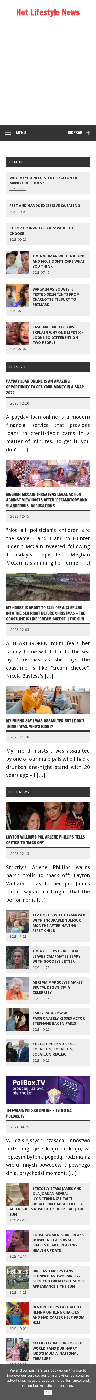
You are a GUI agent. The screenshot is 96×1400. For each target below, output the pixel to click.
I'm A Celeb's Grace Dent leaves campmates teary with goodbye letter (56, 956)
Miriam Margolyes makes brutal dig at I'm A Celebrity (58, 987)
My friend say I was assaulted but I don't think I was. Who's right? (45, 723)
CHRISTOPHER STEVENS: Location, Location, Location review (54, 1049)
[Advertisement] (48, 74)
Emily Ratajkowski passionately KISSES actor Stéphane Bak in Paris (59, 1018)
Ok (48, 1392)
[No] (89, 1381)
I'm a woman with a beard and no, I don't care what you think (59, 261)
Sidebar (75, 132)
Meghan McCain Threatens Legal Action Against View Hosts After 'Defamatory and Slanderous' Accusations (46, 500)
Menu (21, 132)
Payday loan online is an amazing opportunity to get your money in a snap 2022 (45, 386)
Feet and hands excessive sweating (44, 206)
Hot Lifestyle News (48, 12)
